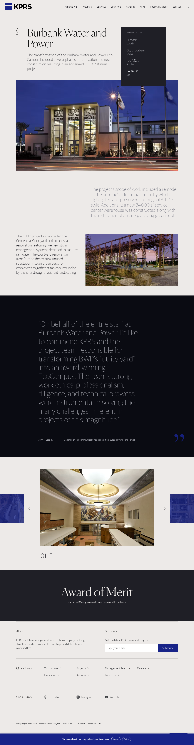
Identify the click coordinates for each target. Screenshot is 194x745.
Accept (116, 739)
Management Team (116, 668)
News (142, 7)
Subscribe (168, 648)
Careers (130, 7)
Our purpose (51, 668)
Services (101, 7)
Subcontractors (159, 7)
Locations (116, 7)
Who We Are (71, 7)
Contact (177, 7)
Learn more (104, 739)
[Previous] (12, 508)
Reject (126, 739)
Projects (87, 7)
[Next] (182, 508)
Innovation (50, 675)
